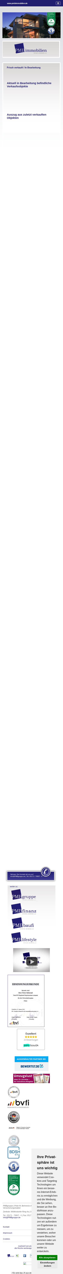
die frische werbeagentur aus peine (29, 1247)
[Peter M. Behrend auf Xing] (17, 1259)
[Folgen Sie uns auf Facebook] (24, 1259)
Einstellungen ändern (47, 1264)
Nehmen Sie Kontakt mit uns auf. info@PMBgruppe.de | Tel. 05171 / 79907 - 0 (26, 875)
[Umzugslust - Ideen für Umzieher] (31, 1082)
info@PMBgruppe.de (11, 1217)
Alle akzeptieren (47, 1257)
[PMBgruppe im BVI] (31, 971)
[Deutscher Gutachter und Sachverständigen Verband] (29, 1264)
